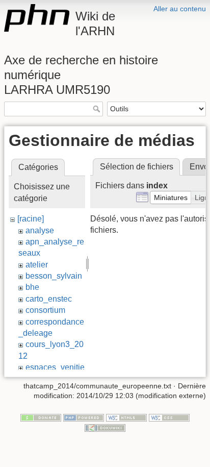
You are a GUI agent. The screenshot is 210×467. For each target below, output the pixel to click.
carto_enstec (48, 298)
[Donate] (40, 417)
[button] (171, 197)
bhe (32, 287)
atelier (36, 264)
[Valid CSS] (169, 417)
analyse (39, 230)
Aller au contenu (179, 9)
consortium (45, 310)
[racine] (30, 218)
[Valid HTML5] (126, 417)
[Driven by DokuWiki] (105, 427)
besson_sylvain (53, 276)
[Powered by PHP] (83, 417)
